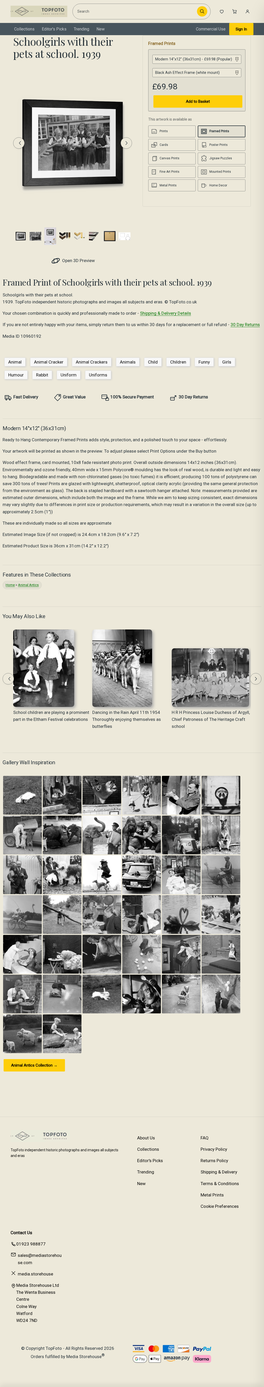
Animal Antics (28, 585)
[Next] (126, 143)
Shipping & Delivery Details (165, 313)
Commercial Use (211, 29)
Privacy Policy (214, 1149)
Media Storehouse (84, 1356)
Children (178, 362)
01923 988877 (31, 1244)
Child (153, 362)
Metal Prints (212, 1194)
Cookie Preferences (220, 1206)
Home (10, 585)
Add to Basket (198, 101)
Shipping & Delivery (219, 1172)
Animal (15, 362)
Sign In (241, 29)
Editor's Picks (54, 29)
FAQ (205, 1137)
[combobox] (135, 11)
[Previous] (18, 143)
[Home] (39, 11)
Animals (128, 362)
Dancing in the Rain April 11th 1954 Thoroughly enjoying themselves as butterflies (126, 719)
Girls (226, 362)
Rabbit (42, 374)
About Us (146, 1137)
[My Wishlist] (222, 11)
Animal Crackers (92, 362)
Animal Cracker (48, 362)
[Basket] (235, 11)
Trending (81, 29)
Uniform (69, 374)
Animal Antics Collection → (34, 1065)
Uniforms (98, 374)
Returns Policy (214, 1160)
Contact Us (21, 1232)
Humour (16, 374)
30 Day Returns (245, 324)
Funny (204, 362)
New (100, 29)
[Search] (202, 11)
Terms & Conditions (220, 1183)
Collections (24, 29)
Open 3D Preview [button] (78, 260)
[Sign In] (247, 11)
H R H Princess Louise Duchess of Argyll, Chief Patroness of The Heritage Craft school (211, 719)
